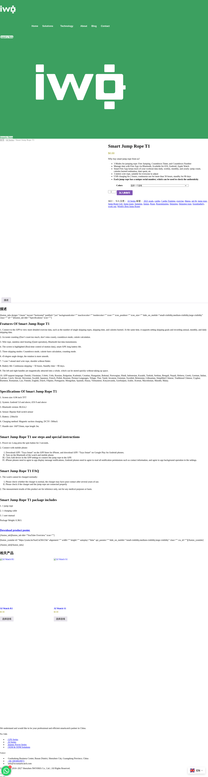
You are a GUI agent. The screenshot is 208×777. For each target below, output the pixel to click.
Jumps (146, 204)
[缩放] (1, 773)
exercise (180, 201)
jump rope (202, 201)
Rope (152, 204)
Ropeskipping (162, 204)
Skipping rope (185, 204)
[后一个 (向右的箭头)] (4, 776)
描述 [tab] (6, 300)
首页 (2, 140)
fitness (187, 201)
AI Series (10, 140)
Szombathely (198, 204)
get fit (194, 201)
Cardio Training (168, 201)
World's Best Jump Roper (128, 206)
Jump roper (128, 204)
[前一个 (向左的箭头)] (1, 776)
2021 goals (148, 201)
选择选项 (6, 619)
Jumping (138, 204)
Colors (119, 185)
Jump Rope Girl (115, 204)
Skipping (174, 204)
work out (112, 206)
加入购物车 (124, 193)
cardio (157, 201)
